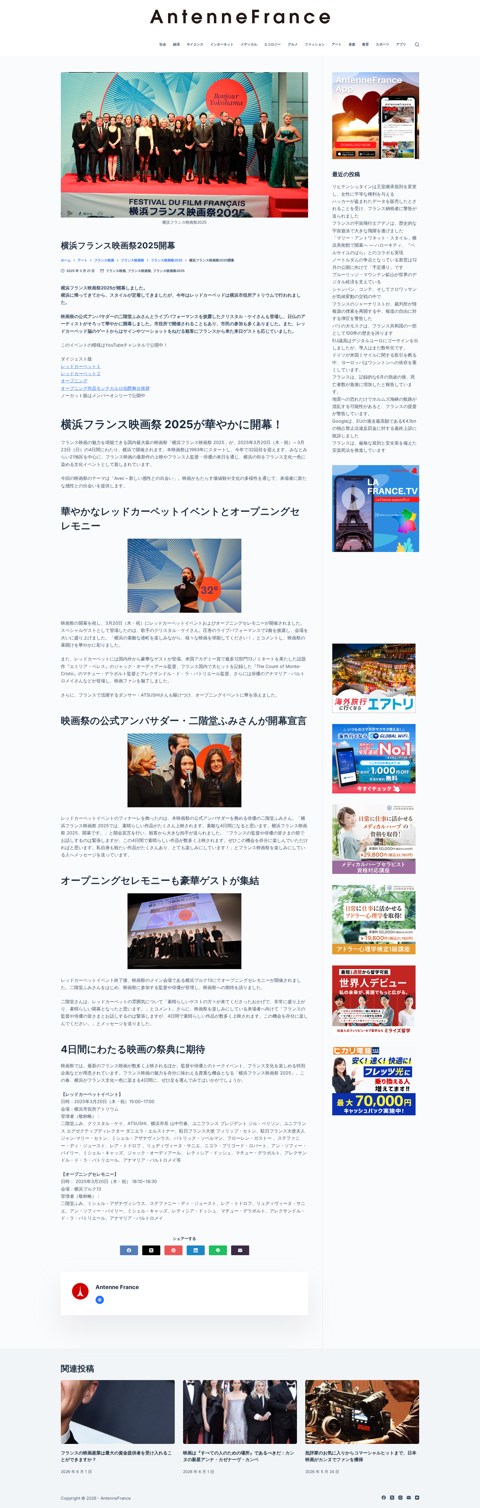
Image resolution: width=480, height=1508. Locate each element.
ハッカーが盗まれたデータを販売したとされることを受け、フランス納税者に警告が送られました (374, 208)
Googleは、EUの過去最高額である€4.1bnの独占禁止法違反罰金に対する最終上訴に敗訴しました (374, 428)
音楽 (352, 44)
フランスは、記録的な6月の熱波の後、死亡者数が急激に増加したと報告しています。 (373, 384)
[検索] (417, 44)
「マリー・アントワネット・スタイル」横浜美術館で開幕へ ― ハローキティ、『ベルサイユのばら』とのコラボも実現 (374, 245)
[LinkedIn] (196, 1250)
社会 (162, 44)
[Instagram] (400, 1498)
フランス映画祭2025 (169, 271)
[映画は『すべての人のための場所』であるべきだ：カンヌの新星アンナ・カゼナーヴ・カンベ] (240, 1412)
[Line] (218, 1250)
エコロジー (272, 44)
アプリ (401, 44)
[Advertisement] (375, 597)
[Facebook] (129, 1250)
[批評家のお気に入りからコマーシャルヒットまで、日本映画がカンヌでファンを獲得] (362, 1412)
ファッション (315, 44)
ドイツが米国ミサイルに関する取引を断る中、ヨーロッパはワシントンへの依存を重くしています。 (374, 362)
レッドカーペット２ (81, 373)
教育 (365, 44)
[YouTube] (417, 1498)
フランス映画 (116, 271)
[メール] (240, 1250)
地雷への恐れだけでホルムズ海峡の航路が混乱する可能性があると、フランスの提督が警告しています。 (374, 406)
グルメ (293, 44)
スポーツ (382, 44)
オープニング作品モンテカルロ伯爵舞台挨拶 (105, 388)
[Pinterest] (173, 1250)
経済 (176, 44)
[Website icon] (100, 1300)
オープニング (74, 381)
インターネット (222, 44)
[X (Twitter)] (151, 1250)
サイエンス (195, 44)
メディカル (249, 44)
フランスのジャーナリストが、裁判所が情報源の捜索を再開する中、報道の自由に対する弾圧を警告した (374, 311)
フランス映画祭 (139, 271)
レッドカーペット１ (81, 366)
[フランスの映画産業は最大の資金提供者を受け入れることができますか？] (118, 1412)
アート (337, 44)
